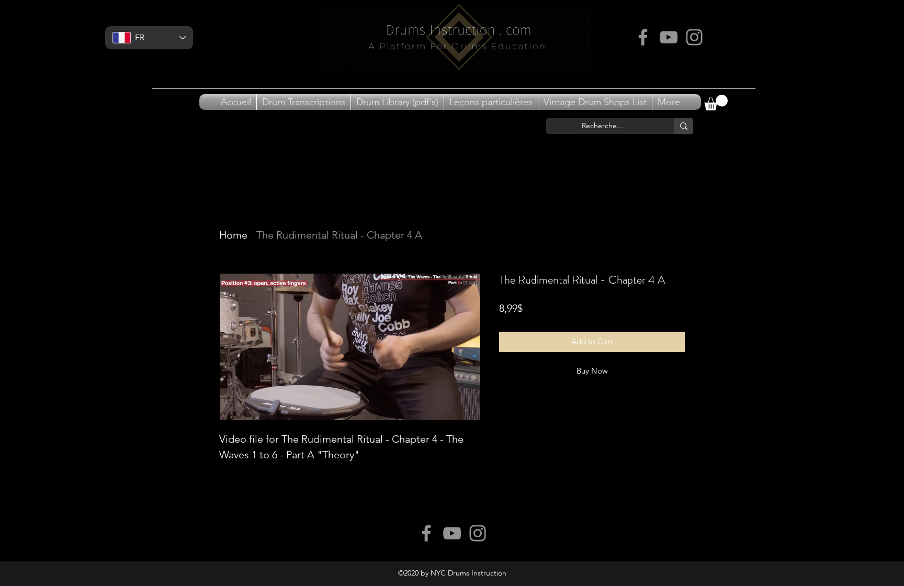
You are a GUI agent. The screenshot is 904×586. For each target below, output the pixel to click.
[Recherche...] (683, 126)
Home (233, 235)
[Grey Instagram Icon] (694, 37)
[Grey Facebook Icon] (643, 37)
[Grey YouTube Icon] (669, 37)
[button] (716, 102)
